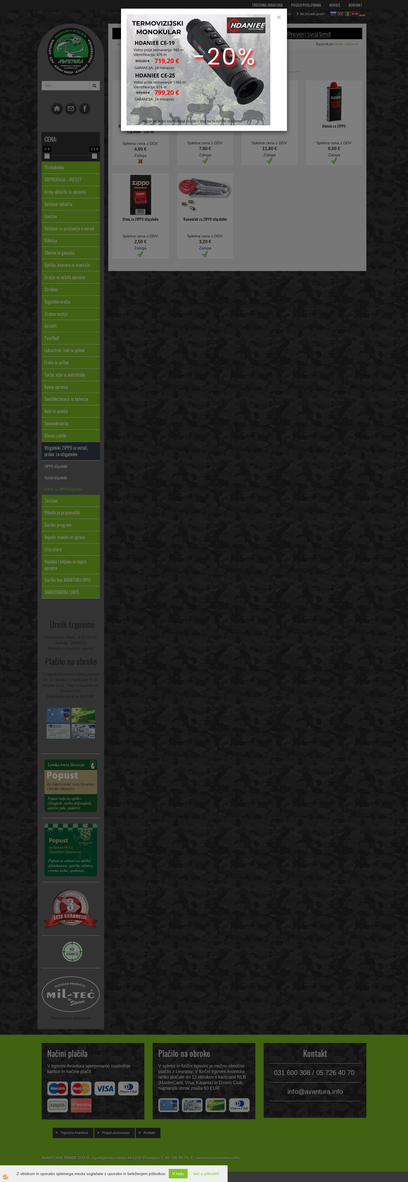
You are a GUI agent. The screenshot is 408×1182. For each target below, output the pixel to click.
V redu (178, 1173)
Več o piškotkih (206, 1173)
